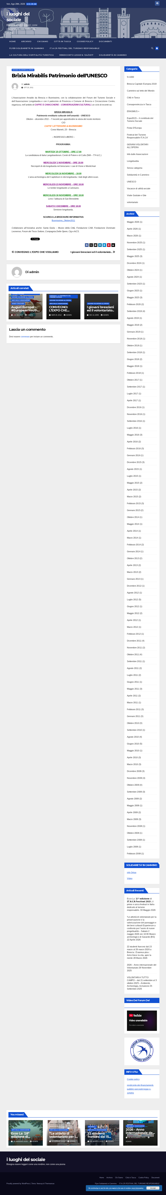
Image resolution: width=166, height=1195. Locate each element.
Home (12, 41)
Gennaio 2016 (133, 455)
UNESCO (131, 182)
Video (129, 878)
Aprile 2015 (132, 490)
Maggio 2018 (133, 366)
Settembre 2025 (134, 249)
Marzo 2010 (132, 764)
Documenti (105, 41)
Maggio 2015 (133, 483)
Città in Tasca (62, 41)
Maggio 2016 (133, 435)
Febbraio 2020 (134, 304)
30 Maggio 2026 (20, 1141)
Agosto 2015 (133, 469)
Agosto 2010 (133, 737)
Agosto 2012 (133, 593)
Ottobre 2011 (133, 654)
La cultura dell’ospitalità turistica (31, 55)
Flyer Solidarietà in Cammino (26, 48)
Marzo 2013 (132, 572)
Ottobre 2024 (133, 270)
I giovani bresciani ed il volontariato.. (92, 252)
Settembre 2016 (134, 421)
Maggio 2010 (133, 751)
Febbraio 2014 (134, 545)
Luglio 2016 (132, 428)
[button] (152, 48)
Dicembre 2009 (134, 771)
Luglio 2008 (132, 847)
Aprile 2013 (132, 565)
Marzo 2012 (132, 627)
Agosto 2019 (133, 318)
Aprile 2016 (132, 442)
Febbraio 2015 (134, 503)
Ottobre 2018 (133, 345)
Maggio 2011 (133, 689)
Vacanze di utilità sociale (138, 188)
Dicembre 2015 (134, 462)
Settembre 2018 (134, 352)
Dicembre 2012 (134, 586)
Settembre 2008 (134, 840)
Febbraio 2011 (134, 709)
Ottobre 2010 (133, 723)
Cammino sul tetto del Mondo (140, 91)
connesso (25, 337)
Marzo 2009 (132, 819)
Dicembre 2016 (134, 407)
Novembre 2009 (134, 778)
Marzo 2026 (132, 236)
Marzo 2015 (132, 496)
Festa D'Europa (134, 128)
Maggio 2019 (133, 325)
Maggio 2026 (133, 222)
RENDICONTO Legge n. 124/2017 (76, 55)
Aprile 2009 (132, 812)
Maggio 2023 (133, 297)
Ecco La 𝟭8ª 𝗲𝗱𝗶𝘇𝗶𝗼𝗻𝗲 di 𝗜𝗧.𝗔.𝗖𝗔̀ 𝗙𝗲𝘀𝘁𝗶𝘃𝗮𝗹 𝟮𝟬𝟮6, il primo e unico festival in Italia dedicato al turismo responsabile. (140, 904)
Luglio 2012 (132, 599)
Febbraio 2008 (134, 853)
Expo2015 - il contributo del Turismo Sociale (60, 296)
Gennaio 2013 (133, 579)
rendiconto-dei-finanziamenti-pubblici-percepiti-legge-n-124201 (140, 1089)
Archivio (26, 41)
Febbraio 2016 (134, 448)
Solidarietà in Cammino (113, 55)
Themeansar (49, 1184)
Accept (153, 1188)
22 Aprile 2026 (59, 1141)
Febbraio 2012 (134, 634)
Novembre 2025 (134, 242)
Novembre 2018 (134, 339)
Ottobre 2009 (133, 785)
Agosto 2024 (133, 277)
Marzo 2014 (132, 538)
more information (137, 1188)
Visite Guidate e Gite (136, 195)
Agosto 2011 (133, 668)
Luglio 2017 (132, 394)
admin (27, 84)
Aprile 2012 (132, 620)
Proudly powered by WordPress (18, 1184)
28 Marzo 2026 (97, 1141)
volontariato (132, 202)
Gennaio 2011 (133, 716)
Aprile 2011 (132, 696)
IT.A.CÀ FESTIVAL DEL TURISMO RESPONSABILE (74, 48)
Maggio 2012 (133, 613)
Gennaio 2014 (133, 551)
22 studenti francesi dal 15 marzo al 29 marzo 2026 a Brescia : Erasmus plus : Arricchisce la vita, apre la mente (139, 952)
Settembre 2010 (134, 730)
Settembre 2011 (134, 661)
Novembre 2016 (134, 414)
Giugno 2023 (133, 291)
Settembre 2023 (134, 284)
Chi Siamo (42, 41)
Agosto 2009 (133, 799)
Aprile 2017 (132, 400)
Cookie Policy (85, 41)
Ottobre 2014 (133, 517)
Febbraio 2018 (134, 373)
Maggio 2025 (133, 256)
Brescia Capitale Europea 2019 (142, 84)
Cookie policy (133, 1079)
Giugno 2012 (133, 606)
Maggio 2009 (133, 805)
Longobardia (133, 161)
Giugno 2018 (133, 359)
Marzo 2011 (132, 702)
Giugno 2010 (133, 744)
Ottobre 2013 (133, 558)
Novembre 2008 (134, 826)
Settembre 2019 (134, 311)
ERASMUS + (133, 111)
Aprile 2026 (132, 229)
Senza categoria (18, 303)
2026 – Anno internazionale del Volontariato (139, 1133)
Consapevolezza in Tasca (139, 104)
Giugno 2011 (133, 682)
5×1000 (130, 77)
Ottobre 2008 (133, 833)
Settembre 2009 (134, 792)
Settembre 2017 (134, 387)
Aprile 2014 (132, 531)
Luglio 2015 (132, 476)
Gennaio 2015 (133, 510)
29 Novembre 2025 (137, 1137)
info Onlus (131, 872)
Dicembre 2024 (134, 263)
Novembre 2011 (134, 648)
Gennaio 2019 (133, 332)
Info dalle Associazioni (21, 300)
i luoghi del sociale (25, 1159)
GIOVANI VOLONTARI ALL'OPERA (23, 70)
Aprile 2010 (132, 757)
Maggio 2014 (133, 524)
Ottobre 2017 (133, 380)
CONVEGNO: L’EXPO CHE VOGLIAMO (36, 252)
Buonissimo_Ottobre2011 (63, 220)
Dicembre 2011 (134, 641)
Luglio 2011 (132, 675)
